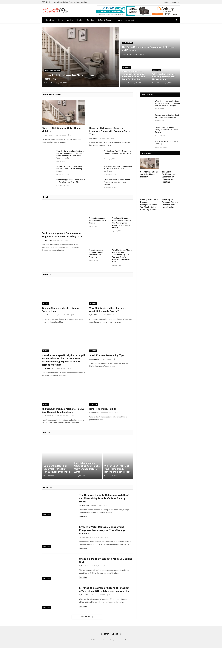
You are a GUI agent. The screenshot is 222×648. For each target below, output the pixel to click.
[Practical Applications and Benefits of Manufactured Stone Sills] (48, 182)
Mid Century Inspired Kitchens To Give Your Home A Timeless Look (63, 410)
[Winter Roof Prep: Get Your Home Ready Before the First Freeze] (118, 458)
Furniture (50, 20)
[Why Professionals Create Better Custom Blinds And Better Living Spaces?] (48, 169)
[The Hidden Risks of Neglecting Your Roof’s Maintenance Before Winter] (87, 458)
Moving (70, 20)
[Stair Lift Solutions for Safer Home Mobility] (80, 57)
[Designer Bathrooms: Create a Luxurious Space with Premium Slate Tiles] (111, 112)
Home (60, 20)
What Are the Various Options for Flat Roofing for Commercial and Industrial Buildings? (167, 103)
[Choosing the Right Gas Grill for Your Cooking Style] (59, 568)
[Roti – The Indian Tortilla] (111, 393)
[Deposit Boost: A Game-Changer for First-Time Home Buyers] (146, 130)
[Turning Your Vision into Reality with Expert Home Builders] (146, 118)
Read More (83, 517)
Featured (93, 404)
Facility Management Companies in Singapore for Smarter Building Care (62, 235)
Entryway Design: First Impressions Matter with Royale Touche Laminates (118, 169)
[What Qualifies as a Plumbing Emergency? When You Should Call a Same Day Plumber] (149, 191)
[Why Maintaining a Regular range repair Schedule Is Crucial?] (111, 292)
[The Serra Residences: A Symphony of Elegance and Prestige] (150, 42)
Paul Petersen (48, 315)
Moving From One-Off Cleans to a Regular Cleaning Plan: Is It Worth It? (117, 153)
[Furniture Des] (55, 10)
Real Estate (127, 43)
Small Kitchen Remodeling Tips (106, 355)
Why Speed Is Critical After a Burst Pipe (166, 143)
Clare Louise (95, 359)
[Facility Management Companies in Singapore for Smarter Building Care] (64, 217)
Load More (86, 617)
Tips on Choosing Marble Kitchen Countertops (60, 310)
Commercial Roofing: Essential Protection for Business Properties (56, 469)
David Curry (95, 412)
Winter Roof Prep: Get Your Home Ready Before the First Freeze (117, 469)
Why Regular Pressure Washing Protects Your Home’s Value (164, 77)
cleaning (156, 70)
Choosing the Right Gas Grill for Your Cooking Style (105, 560)
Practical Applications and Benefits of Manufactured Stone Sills (70, 181)
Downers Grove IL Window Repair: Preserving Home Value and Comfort (117, 182)
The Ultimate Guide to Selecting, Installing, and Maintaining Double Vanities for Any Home (104, 498)
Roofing (90, 20)
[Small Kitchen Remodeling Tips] (111, 340)
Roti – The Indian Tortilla (103, 409)
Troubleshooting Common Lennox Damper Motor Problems (96, 253)
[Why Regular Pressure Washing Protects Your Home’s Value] (165, 72)
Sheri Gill (94, 138)
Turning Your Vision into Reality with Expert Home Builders (167, 116)
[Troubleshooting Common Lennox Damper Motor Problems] (99, 240)
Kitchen (80, 20)
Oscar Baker (85, 566)
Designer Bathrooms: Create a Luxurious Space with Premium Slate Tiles (109, 131)
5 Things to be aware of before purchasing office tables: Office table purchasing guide (104, 589)
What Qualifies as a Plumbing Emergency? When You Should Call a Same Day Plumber (133, 75)
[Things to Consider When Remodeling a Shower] (99, 209)
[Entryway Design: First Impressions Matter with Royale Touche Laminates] (95, 169)
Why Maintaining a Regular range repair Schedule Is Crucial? (107, 310)
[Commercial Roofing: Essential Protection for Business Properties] (57, 458)
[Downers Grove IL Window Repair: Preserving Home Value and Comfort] (95, 182)
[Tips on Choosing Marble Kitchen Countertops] (63, 292)
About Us (175, 2)
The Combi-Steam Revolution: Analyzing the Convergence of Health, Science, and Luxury (121, 223)
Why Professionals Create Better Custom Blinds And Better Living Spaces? (69, 169)
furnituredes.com (125, 640)
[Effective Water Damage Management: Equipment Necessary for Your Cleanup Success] (59, 536)
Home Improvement (125, 20)
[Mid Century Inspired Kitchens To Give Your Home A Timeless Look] (63, 393)
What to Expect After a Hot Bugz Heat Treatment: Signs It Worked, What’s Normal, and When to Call (122, 256)
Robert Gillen (48, 83)
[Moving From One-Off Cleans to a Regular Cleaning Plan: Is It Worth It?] (95, 154)
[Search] (176, 20)
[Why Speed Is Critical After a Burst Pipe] (146, 144)
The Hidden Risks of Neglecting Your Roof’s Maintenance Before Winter (87, 467)
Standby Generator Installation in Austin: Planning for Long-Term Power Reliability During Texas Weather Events (70, 154)
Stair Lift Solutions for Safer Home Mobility (70, 2)
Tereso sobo (126, 83)
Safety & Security (105, 20)
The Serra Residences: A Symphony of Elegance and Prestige (148, 49)
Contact (166, 2)
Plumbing (126, 67)
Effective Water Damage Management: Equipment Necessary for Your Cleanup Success (102, 530)
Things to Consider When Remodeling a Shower (97, 220)
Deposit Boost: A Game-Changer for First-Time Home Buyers (166, 130)
